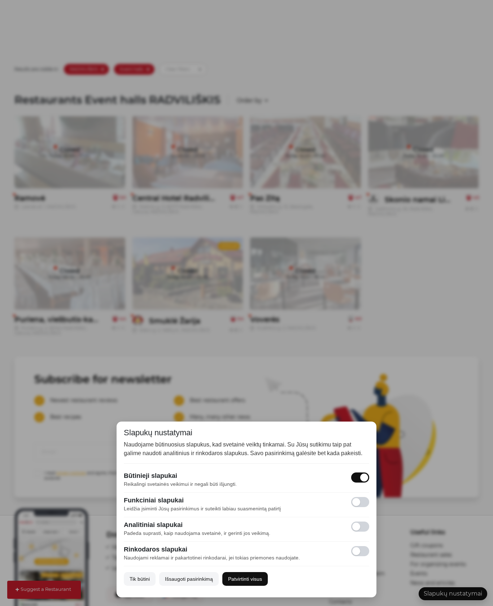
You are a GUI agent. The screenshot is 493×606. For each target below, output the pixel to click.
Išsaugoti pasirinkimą (189, 579)
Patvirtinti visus (245, 579)
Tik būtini (140, 579)
